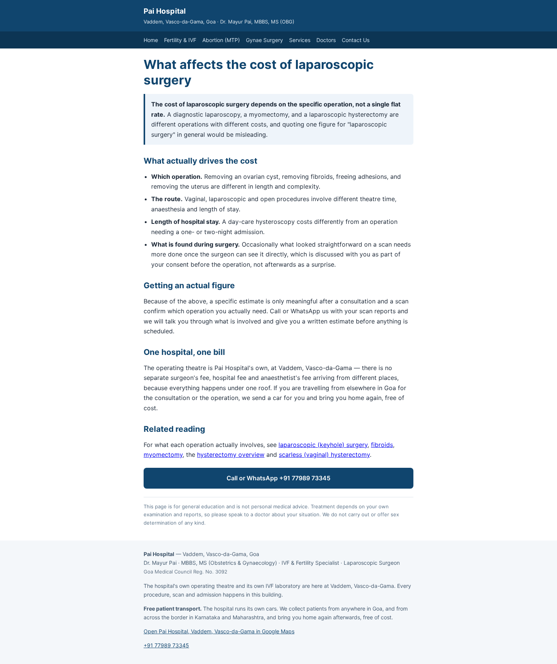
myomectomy (163, 454)
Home (151, 40)
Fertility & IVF (180, 40)
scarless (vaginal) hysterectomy (324, 454)
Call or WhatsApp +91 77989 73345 (278, 478)
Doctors (326, 40)
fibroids (382, 444)
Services (299, 40)
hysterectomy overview (230, 454)
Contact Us (355, 40)
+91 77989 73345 (166, 645)
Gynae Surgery (264, 40)
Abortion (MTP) (221, 40)
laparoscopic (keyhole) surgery (323, 444)
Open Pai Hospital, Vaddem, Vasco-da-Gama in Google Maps (219, 631)
